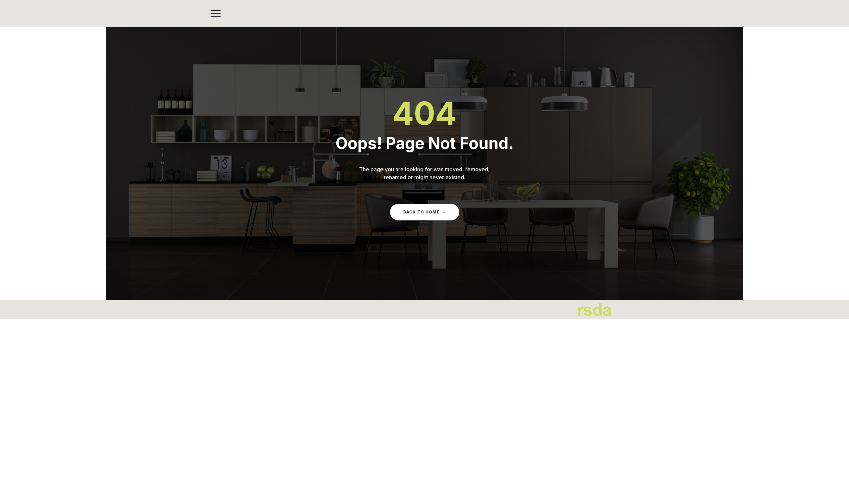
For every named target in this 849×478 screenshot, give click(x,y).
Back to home (421, 211)
